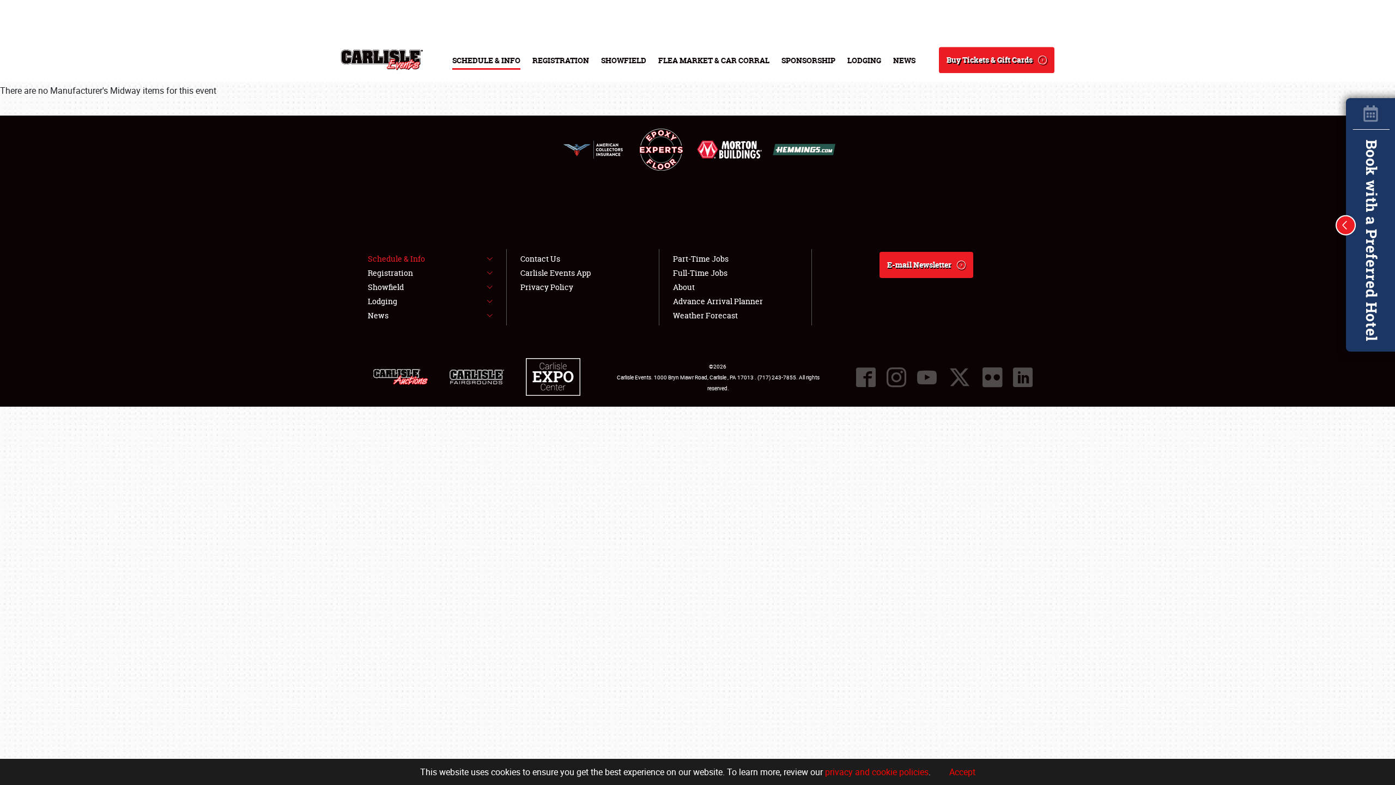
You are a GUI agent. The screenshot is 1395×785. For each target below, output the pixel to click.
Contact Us (540, 258)
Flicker (992, 377)
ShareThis (801, 722)
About (713, 605)
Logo (382, 60)
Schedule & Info (486, 60)
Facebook (605, 722)
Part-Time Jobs (701, 258)
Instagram (703, 722)
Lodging (864, 60)
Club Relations (596, 631)
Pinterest (768, 722)
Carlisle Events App (555, 273)
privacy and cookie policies (877, 772)
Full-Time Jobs (596, 657)
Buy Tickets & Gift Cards (990, 60)
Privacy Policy (546, 287)
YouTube (735, 722)
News (904, 60)
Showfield (623, 60)
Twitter (637, 722)
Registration (560, 60)
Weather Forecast (733, 631)
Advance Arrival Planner (718, 301)
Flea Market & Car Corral (713, 60)
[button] (1346, 225)
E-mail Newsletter (919, 264)
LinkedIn (670, 722)
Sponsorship (808, 60)
